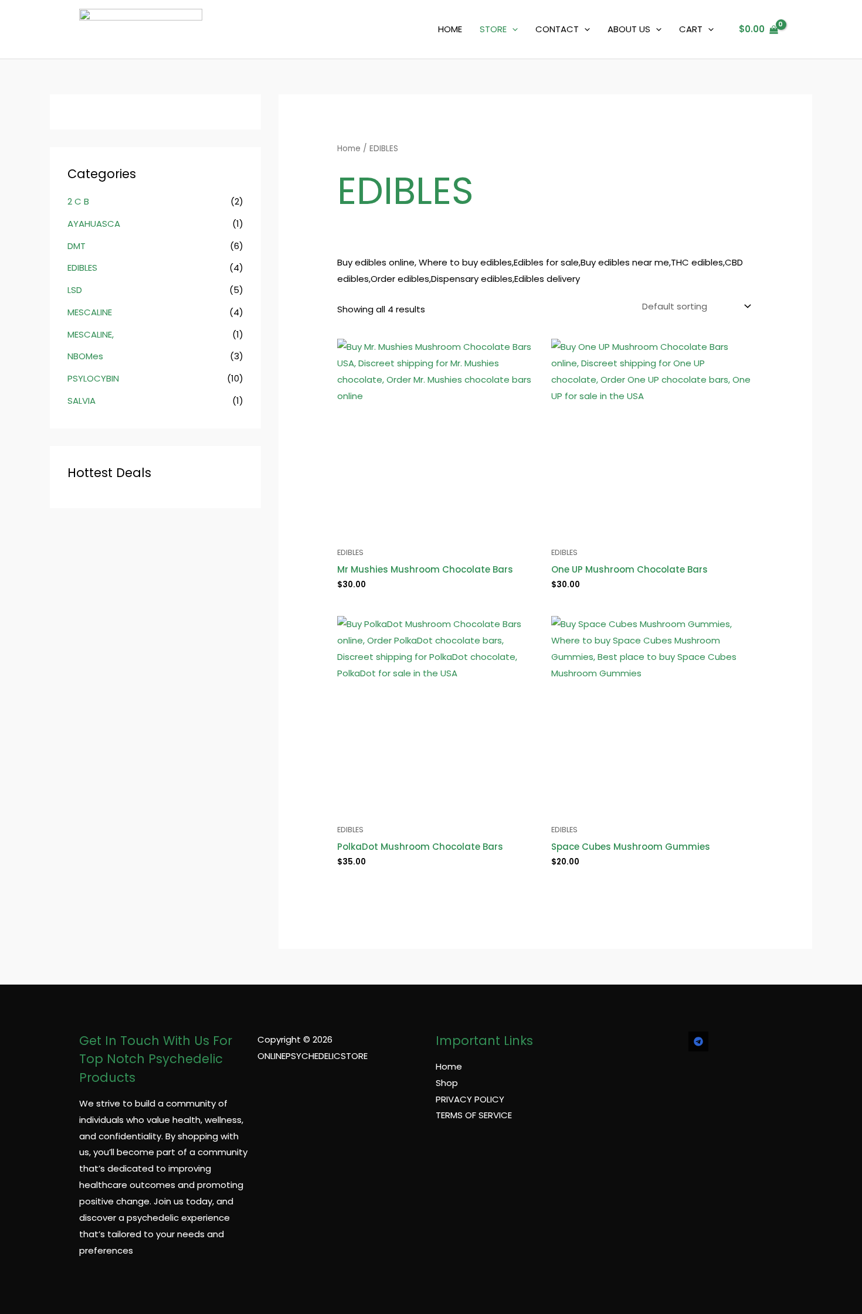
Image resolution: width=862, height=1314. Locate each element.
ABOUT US (629, 29)
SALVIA (81, 400)
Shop (447, 1083)
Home (349, 148)
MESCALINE (89, 312)
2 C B (78, 201)
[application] (512, 29)
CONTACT (557, 29)
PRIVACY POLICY (470, 1099)
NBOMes (85, 356)
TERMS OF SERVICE (474, 1115)
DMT (76, 246)
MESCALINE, (90, 334)
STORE (493, 29)
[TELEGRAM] (698, 1041)
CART (691, 29)
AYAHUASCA (93, 223)
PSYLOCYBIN (93, 378)
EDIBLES (82, 267)
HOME (450, 29)
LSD (74, 290)
